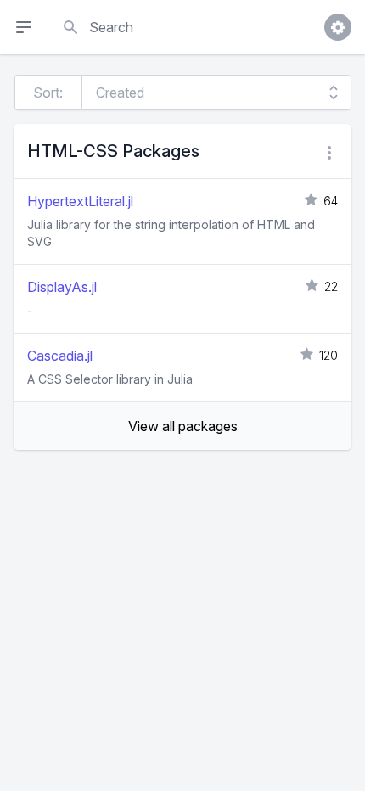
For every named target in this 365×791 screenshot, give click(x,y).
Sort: (48, 92)
